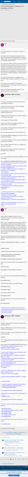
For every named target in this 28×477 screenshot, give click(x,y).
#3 (26, 214)
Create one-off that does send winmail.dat (16, 433)
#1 (26, 49)
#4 (26, 320)
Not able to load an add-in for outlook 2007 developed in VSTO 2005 (14, 440)
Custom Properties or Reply (10, 432)
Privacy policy (18, 466)
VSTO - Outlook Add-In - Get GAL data (13, 448)
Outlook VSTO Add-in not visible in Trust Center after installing (14, 453)
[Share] (25, 49)
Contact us (3, 466)
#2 (26, 99)
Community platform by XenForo (11, 469)
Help (23, 466)
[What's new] (23, 1)
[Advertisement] (14, 25)
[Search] (26, 1)
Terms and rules (10, 466)
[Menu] (1, 1)
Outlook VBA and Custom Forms (11, 445)
